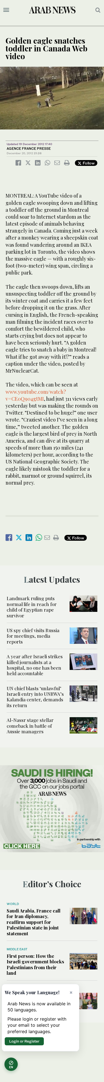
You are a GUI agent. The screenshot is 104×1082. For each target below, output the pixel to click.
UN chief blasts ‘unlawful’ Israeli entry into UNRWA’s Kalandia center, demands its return (35, 696)
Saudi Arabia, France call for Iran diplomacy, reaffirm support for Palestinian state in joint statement (33, 922)
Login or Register (24, 1041)
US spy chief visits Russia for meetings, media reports (33, 636)
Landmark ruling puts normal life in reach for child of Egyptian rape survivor (32, 606)
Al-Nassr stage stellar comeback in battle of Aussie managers (30, 725)
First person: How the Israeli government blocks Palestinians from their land (35, 964)
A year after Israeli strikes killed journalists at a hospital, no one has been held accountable (35, 664)
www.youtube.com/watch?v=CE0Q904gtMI (36, 395)
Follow (88, 163)
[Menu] (6, 10)
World (13, 904)
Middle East (17, 949)
